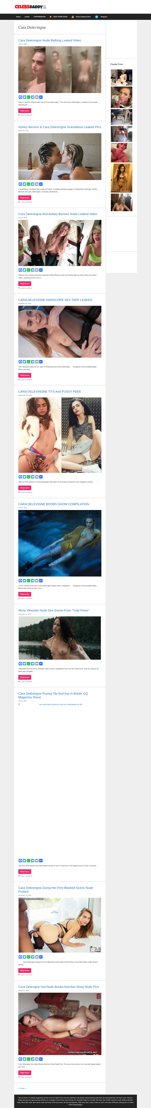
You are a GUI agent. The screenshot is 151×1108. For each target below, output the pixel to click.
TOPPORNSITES (40, 17)
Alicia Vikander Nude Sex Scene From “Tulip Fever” (53, 610)
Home (18, 17)
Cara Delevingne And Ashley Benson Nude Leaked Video (57, 214)
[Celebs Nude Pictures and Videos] (30, 7)
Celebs (27, 17)
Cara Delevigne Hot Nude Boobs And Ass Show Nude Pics (58, 986)
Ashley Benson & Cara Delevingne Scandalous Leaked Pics (59, 127)
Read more (25, 111)
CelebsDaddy (76, 1105)
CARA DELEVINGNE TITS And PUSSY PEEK (49, 391)
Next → (24, 1088)
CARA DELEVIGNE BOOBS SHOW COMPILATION (53, 504)
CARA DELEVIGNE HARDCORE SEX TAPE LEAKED (55, 300)
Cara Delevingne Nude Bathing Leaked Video (49, 40)
